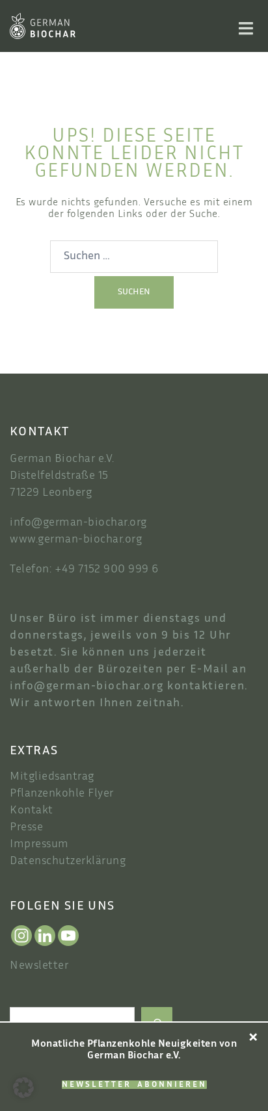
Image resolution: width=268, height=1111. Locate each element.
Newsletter (39, 966)
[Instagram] (21, 935)
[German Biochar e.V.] (42, 26)
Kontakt (31, 811)
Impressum (39, 844)
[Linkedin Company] (44, 935)
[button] (23, 1087)
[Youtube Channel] (68, 935)
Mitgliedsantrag (52, 777)
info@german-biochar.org (78, 523)
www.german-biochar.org (76, 540)
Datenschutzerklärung (68, 861)
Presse (26, 828)
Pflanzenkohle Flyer (62, 794)
